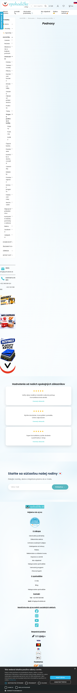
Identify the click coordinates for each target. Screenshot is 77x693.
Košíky (9, 138)
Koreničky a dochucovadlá (8, 159)
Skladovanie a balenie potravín (7, 50)
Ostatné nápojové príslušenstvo (8, 97)
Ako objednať (36, 560)
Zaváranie (7, 231)
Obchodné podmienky (36, 536)
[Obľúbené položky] (64, 6)
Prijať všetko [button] (60, 677)
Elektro (6, 226)
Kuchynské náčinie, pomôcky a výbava (7, 220)
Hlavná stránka (5, 12)
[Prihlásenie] (58, 6)
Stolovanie (7, 58)
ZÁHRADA (6, 251)
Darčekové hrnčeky (8, 77)
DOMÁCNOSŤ (7, 242)
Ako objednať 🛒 (45, 12)
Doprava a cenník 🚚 (65, 12)
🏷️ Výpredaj (7, 33)
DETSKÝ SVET (7, 255)
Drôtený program (8, 188)
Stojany (9, 127)
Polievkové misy (8, 197)
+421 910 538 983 (38, 598)
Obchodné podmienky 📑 (28, 12)
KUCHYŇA (6, 37)
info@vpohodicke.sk (38, 601)
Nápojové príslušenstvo (7, 211)
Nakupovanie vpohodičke (36, 564)
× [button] (75, 668)
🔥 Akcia (6, 24)
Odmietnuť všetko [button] (60, 682)
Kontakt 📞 (17, 12)
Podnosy (8, 107)
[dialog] (38, 680)
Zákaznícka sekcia (37, 539)
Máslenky (8, 173)
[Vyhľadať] (31, 6)
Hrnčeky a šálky (8, 86)
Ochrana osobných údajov (37, 543)
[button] (26, 691)
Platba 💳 (55, 12)
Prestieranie (8, 150)
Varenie (7, 40)
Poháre (8, 62)
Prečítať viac (12, 680)
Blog (36, 585)
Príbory (8, 71)
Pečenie (7, 44)
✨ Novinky (6, 28)
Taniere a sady (8, 66)
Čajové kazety (8, 145)
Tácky (8, 111)
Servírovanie (8, 204)
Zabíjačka (7, 236)
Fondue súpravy (8, 180)
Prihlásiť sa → (60, 487)
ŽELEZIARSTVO (7, 246)
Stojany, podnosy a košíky (8, 118)
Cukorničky (8, 168)
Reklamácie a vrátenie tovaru (37, 553)
